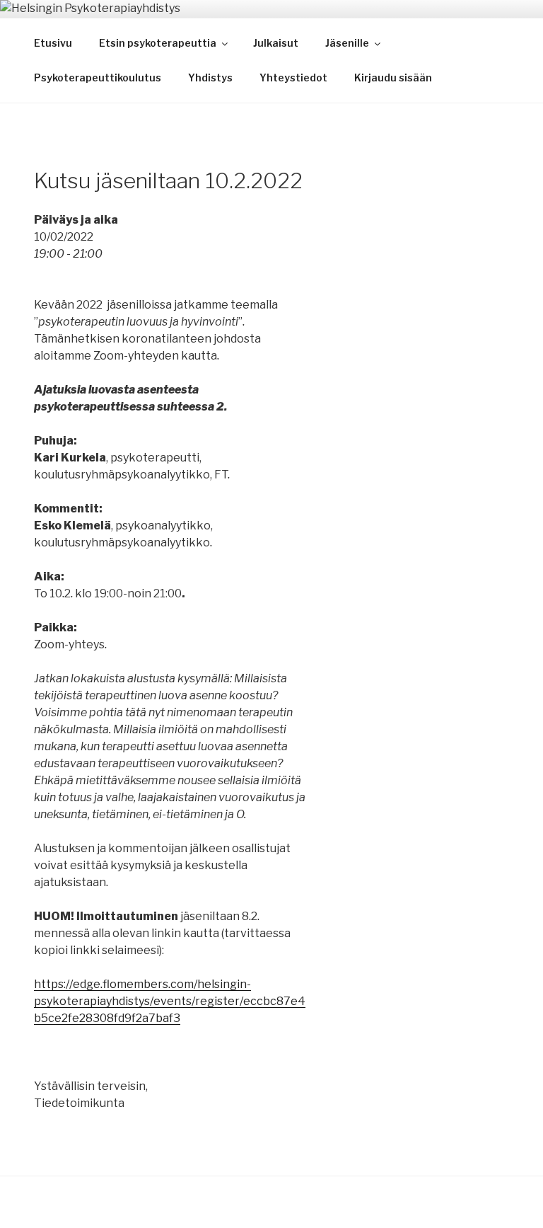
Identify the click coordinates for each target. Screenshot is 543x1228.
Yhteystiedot (293, 77)
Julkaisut (275, 43)
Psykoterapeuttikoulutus (97, 77)
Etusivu (53, 43)
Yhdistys (210, 77)
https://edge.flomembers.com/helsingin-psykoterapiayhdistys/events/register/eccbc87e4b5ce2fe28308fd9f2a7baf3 (169, 1001)
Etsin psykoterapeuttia (157, 43)
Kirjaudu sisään (393, 77)
